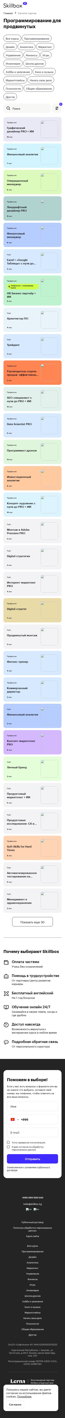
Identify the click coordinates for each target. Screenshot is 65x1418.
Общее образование (39, 88)
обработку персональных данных (28, 1148)
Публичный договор (32, 1221)
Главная (8, 13)
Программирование (36, 38)
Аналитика (26, 46)
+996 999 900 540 (32, 1197)
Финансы (31, 55)
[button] (13, 1119)
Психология (13, 88)
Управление (13, 55)
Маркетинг (45, 46)
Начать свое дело (41, 80)
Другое (10, 96)
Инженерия (13, 63)
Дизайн (10, 46)
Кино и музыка (44, 71)
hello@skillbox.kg (32, 1203)
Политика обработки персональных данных (32, 1229)
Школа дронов (34, 63)
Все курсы (12, 38)
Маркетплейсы (15, 80)
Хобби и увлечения (18, 71)
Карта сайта (32, 1235)
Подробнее (24, 1396)
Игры (46, 55)
